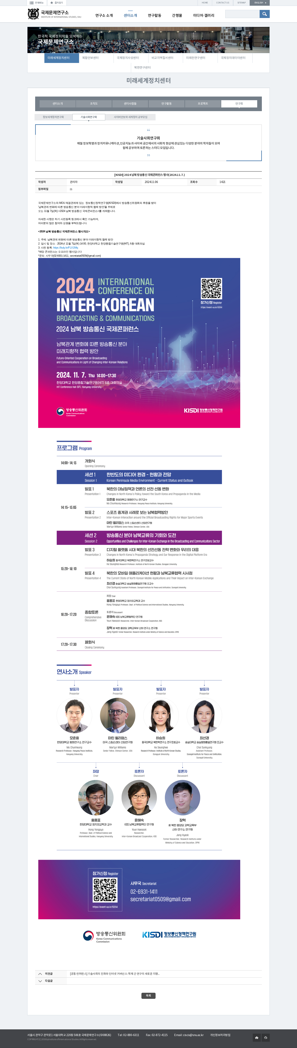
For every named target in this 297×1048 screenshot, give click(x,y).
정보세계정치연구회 (53, 117)
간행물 (177, 16)
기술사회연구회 (89, 117)
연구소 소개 (104, 16)
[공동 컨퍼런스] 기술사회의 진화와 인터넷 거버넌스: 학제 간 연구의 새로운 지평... (114, 974)
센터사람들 (130, 103)
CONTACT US (222, 2)
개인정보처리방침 (220, 1035)
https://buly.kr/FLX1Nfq (65, 247)
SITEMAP (241, 2)
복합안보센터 (90, 58)
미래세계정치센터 (58, 58)
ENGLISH (259, 2)
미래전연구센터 (195, 58)
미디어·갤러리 (203, 16)
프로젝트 (203, 103)
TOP (265, 1038)
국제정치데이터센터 (233, 58)
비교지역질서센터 (162, 58)
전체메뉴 (39, 2)
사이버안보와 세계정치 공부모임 (130, 117)
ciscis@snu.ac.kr (193, 1035)
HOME (205, 2)
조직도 (94, 103)
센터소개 (130, 16)
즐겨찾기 (59, 2)
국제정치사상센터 (128, 58)
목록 (148, 995)
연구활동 (154, 16)
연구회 (239, 103)
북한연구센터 (142, 67)
